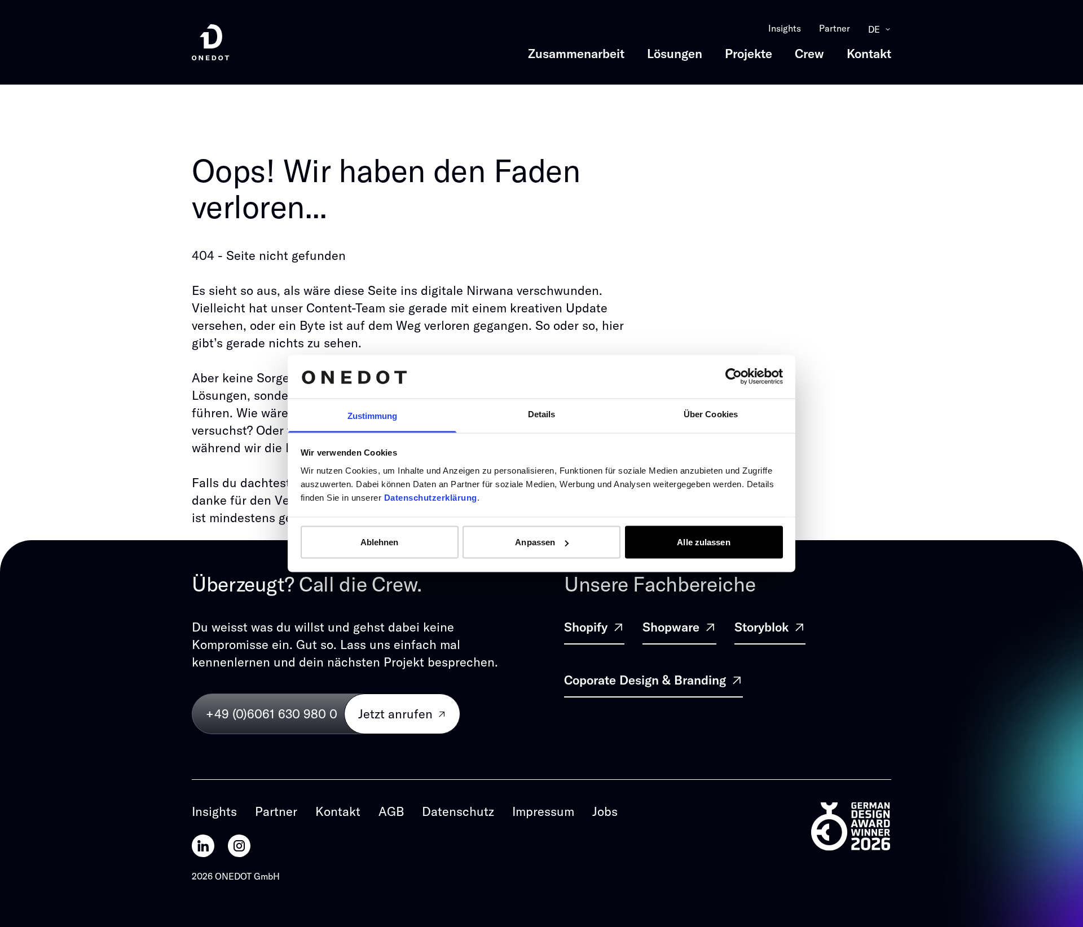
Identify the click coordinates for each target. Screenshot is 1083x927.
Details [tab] (542, 413)
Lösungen (674, 53)
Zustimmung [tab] (372, 415)
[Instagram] (239, 846)
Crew (809, 53)
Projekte (748, 53)
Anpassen (535, 542)
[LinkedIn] (203, 846)
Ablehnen (379, 542)
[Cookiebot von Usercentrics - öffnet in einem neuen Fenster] (733, 376)
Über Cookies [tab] (711, 413)
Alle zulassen (703, 542)
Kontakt (869, 53)
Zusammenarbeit (576, 53)
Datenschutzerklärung (430, 497)
